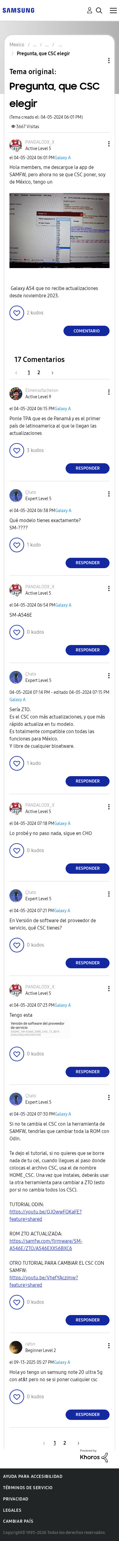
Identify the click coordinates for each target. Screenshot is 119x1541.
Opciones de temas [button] (99, 60)
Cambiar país (18, 1521)
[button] (99, 144)
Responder (88, 468)
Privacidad (15, 1499)
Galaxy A (63, 157)
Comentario (87, 331)
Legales (12, 1510)
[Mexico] (18, 10)
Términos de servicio (28, 1487)
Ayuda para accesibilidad (32, 1476)
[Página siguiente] (50, 372)
